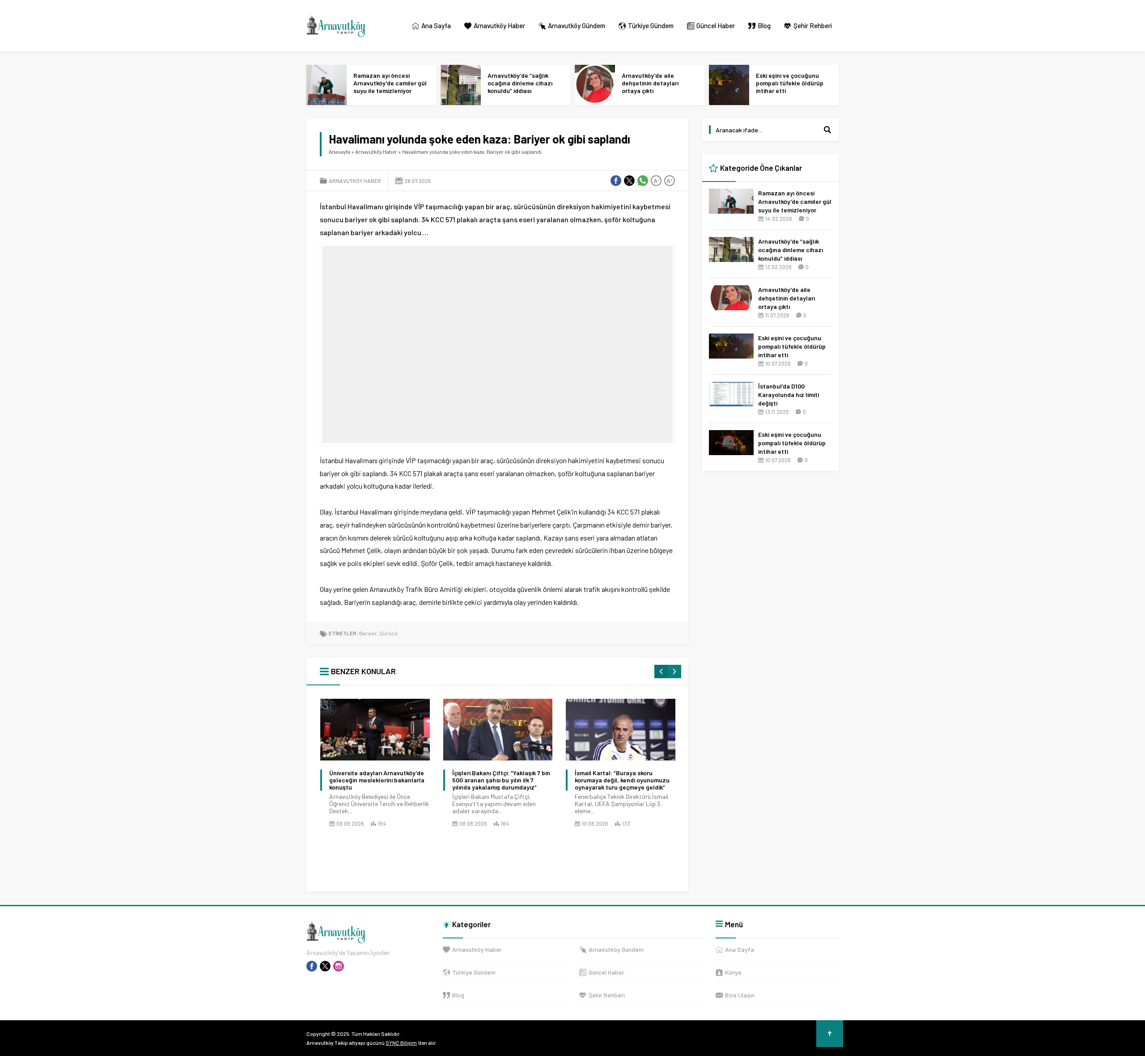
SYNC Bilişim (401, 1042)
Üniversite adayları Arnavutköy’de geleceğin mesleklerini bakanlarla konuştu (376, 780)
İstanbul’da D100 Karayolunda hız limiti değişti (788, 394)
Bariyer (368, 633)
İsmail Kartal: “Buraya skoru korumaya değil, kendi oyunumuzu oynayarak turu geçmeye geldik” (622, 780)
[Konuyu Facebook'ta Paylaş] (616, 180)
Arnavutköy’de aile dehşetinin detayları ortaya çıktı (650, 83)
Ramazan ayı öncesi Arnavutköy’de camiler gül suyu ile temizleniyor (390, 83)
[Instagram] (338, 966)
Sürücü (388, 633)
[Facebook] (311, 966)
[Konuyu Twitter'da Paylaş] (629, 180)
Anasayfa (339, 151)
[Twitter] (325, 966)
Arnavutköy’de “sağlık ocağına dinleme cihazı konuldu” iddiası (520, 83)
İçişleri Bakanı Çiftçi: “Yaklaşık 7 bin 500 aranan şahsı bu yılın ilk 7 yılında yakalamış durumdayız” (501, 780)
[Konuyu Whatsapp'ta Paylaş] (642, 180)
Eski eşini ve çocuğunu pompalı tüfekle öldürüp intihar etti (789, 83)
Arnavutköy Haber (376, 151)
